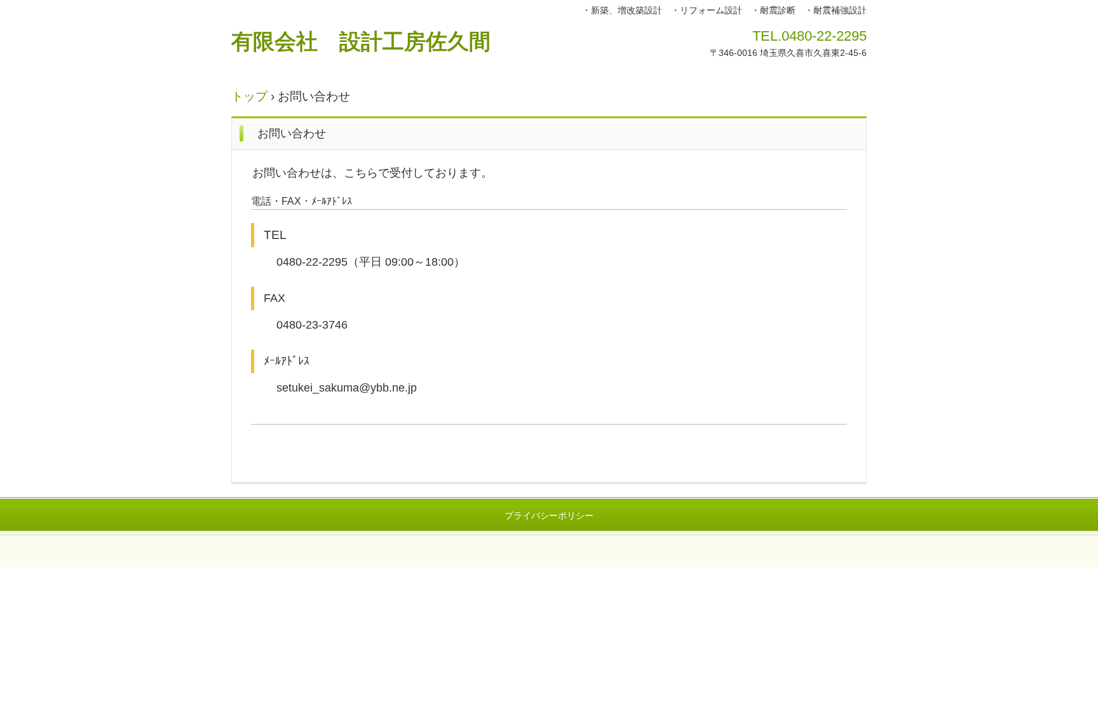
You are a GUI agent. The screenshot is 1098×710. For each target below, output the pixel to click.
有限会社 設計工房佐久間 (361, 41)
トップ (249, 96)
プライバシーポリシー (549, 515)
